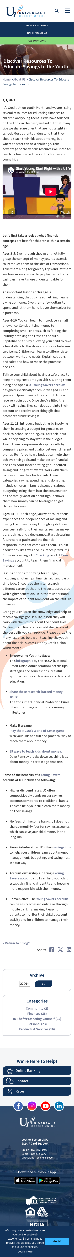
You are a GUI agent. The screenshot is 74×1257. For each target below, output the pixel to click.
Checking (42, 555)
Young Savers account (52, 899)
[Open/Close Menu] (67, 10)
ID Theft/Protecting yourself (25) (37, 1018)
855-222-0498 (39, 1150)
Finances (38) (37, 1013)
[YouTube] (44, 1106)
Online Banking (37, 33)
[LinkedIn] (57, 1106)
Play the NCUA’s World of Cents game (37, 730)
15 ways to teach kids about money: (35, 751)
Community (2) (37, 1008)
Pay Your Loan (37, 41)
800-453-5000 (44, 1158)
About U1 (19, 79)
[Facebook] (17, 1106)
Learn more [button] (25, 1251)
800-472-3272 (38, 1154)
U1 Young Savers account (47, 385)
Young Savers (50, 775)
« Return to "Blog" (16, 943)
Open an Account (37, 25)
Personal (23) (37, 1024)
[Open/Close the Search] (56, 11)
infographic (24, 660)
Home (6, 79)
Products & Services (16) (37, 1029)
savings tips (62, 847)
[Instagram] (30, 1106)
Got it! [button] (57, 1241)
